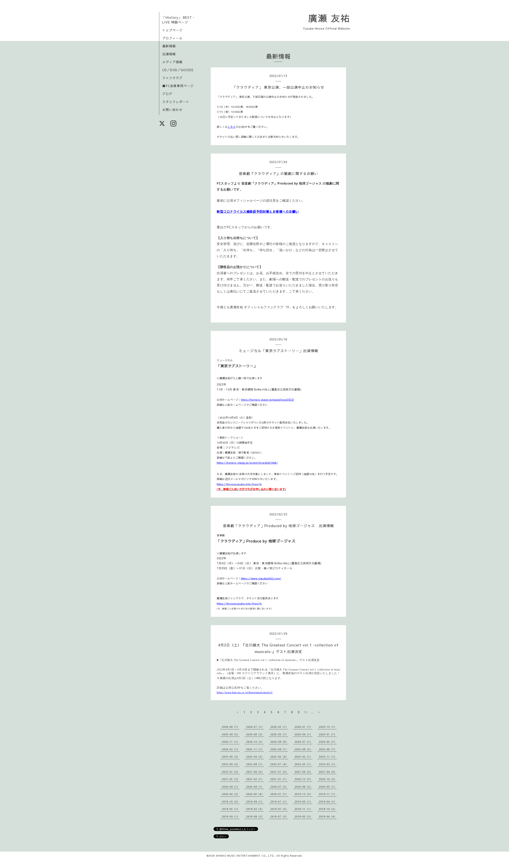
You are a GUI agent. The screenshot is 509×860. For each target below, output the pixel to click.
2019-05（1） (303, 801)
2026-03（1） (279, 726)
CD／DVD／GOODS (177, 70)
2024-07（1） (303, 741)
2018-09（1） (231, 816)
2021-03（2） (231, 779)
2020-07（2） (279, 786)
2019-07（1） (279, 801)
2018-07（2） (279, 816)
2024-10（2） (255, 741)
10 (305, 712)
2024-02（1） (231, 749)
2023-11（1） (255, 749)
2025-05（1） (279, 734)
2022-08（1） (255, 764)
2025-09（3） (231, 734)
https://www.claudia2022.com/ (261, 578)
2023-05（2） (231, 756)
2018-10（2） (328, 808)
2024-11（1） (231, 741)
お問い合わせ (172, 109)
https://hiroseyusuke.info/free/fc (239, 603)
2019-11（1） (328, 794)
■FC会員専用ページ (178, 86)
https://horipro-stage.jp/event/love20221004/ (247, 462)
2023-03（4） (279, 756)
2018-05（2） (303, 816)
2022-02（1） (328, 764)
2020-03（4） (255, 794)
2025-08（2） (255, 734)
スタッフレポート (175, 101)
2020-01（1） (279, 794)
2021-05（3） (303, 771)
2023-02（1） (303, 756)
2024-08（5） (279, 741)
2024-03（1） (328, 741)
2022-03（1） (303, 764)
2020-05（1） (328, 786)
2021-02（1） (255, 779)
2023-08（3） (303, 749)
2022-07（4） (279, 764)
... (312, 712)
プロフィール (172, 38)
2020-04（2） (231, 794)
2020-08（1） (255, 786)
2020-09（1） (231, 786)
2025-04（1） (303, 734)
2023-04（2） (255, 756)
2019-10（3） (231, 801)
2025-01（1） (328, 734)
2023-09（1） (279, 749)
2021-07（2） (279, 771)
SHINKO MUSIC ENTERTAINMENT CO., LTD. (245, 855)
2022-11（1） (328, 756)
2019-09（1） (255, 801)
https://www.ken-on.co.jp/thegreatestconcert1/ (245, 692)
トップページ (172, 30)
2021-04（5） (328, 771)
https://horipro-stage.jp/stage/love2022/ (267, 399)
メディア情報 (172, 62)
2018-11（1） (303, 808)
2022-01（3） (231, 771)
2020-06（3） (303, 786)
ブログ (167, 93)
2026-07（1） (255, 726)
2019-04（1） (328, 801)
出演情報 (169, 54)
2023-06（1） (328, 749)
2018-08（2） (255, 816)
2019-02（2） (255, 808)
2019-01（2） (279, 808)
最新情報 (169, 46)
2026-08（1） (231, 726)
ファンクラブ (172, 78)
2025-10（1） (328, 726)
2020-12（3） (303, 779)
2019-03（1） (231, 808)
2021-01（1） (279, 779)
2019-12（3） (303, 794)
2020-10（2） (328, 779)
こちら (231, 127)
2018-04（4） (328, 816)
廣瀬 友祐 (329, 18)
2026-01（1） (303, 726)
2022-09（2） (231, 764)
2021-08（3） (255, 771)
